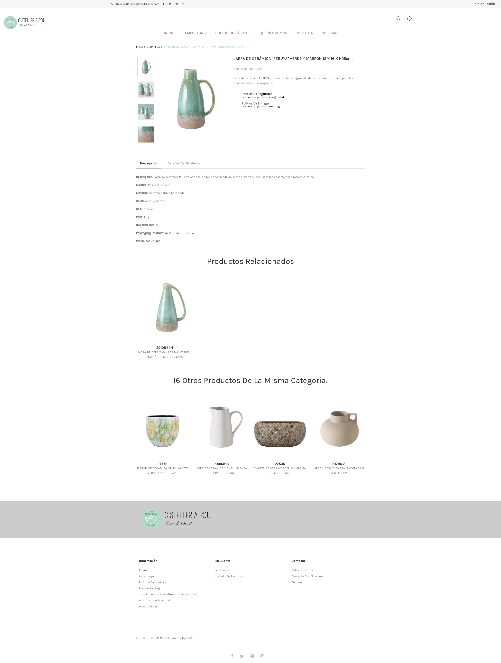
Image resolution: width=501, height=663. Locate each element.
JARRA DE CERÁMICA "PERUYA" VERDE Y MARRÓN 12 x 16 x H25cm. (165, 354)
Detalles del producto (184, 163)
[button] (195, 33)
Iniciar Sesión (484, 4)
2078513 (338, 464)
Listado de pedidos (228, 576)
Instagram (183, 4)
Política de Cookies (152, 582)
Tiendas (297, 582)
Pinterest (177, 4)
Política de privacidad (154, 600)
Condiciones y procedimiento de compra (167, 594)
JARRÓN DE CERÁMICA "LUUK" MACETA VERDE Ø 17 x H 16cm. (162, 470)
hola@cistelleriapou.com (145, 4)
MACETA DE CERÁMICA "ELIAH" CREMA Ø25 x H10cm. (280, 470)
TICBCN (191, 638)
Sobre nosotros (302, 570)
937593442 (122, 4)
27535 (280, 464)
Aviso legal (147, 576)
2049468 (221, 464)
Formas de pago (150, 588)
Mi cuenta (222, 570)
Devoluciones (148, 606)
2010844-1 (164, 347)
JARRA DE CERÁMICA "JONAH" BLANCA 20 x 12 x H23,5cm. (221, 470)
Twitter (170, 4)
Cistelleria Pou (146, 638)
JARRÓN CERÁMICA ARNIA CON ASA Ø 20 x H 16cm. (338, 470)
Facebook (163, 4)
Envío (143, 570)
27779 (163, 464)
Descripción (148, 163)
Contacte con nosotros (307, 576)
